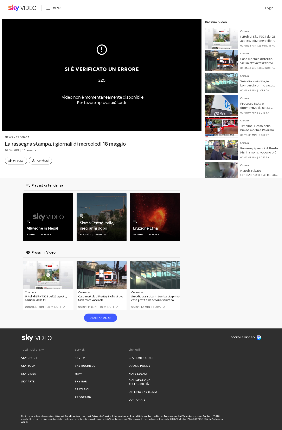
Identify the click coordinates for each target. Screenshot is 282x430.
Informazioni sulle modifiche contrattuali (135, 416)
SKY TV (80, 357)
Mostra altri (100, 317)
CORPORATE (137, 399)
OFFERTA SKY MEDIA (143, 391)
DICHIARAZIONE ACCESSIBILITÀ (139, 382)
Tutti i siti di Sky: (33, 349)
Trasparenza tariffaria (175, 416)
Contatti (208, 416)
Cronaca (23, 137)
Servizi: (80, 349)
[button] (16, 160)
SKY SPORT (29, 357)
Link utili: (135, 349)
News (9, 137)
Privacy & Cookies (101, 416)
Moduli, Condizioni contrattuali (73, 416)
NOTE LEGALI (138, 373)
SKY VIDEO (28, 373)
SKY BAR (81, 381)
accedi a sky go (243, 337)
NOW (78, 373)
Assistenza (194, 416)
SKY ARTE (28, 381)
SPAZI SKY (82, 389)
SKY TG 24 (28, 365)
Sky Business (85, 365)
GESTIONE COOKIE (141, 357)
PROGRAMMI (83, 397)
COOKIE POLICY (139, 365)
